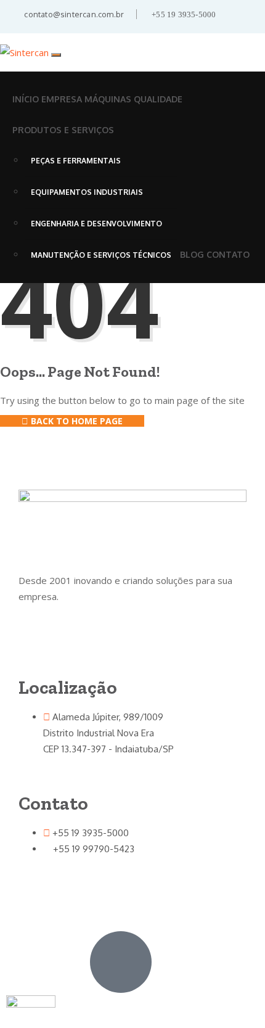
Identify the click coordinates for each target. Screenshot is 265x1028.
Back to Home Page (75, 421)
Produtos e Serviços (63, 130)
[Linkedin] (33, 885)
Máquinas (107, 99)
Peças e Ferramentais (76, 160)
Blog (192, 254)
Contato (228, 254)
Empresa (61, 99)
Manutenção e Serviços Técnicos (101, 255)
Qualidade (158, 99)
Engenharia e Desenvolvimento (96, 223)
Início (25, 99)
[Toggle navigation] (56, 55)
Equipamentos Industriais (87, 192)
